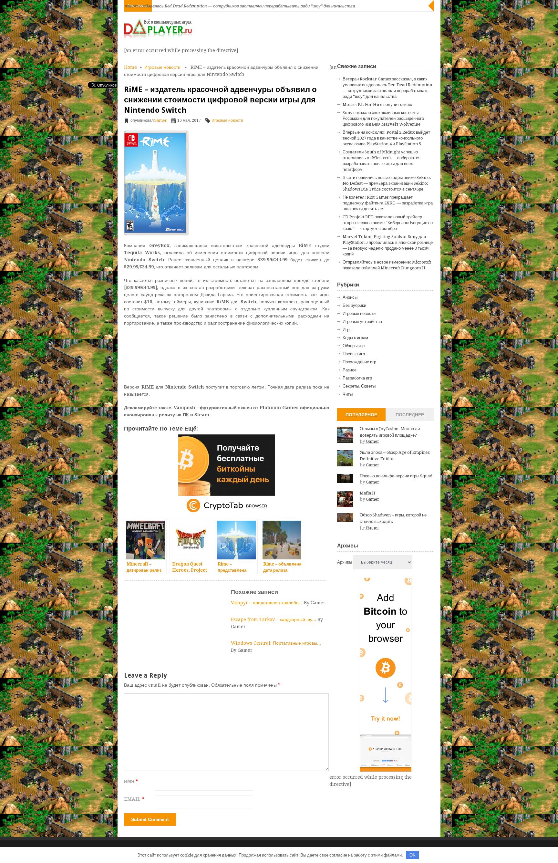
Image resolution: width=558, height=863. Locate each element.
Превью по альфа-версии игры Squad (396, 475)
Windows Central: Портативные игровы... (276, 643)
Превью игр (354, 353)
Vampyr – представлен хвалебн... (267, 602)
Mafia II (367, 493)
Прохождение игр (359, 361)
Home (130, 67)
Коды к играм (355, 337)
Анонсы (350, 297)
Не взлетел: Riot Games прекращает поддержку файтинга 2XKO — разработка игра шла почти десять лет (388, 203)
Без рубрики (354, 305)
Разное (349, 370)
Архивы (344, 562)
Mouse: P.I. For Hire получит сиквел (378, 104)
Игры (347, 329)
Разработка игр (357, 378)
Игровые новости (162, 67)
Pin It (94, 101)
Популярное (361, 414)
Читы (348, 394)
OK (412, 855)
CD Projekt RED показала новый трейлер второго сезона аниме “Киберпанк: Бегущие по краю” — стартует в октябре (388, 222)
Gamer (160, 120)
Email (134, 799)
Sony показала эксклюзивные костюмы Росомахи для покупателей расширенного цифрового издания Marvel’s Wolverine (383, 118)
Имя (131, 781)
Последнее (410, 414)
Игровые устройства (362, 321)
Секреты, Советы (359, 386)
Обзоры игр (354, 345)
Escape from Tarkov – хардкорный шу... (274, 619)
